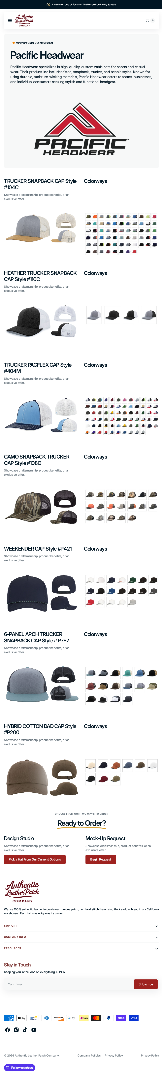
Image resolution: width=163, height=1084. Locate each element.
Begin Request (99, 851)
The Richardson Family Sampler (99, 4)
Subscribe (143, 975)
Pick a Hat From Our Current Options (35, 851)
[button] (10, 20)
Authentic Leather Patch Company (37, 1046)
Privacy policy (147, 1046)
